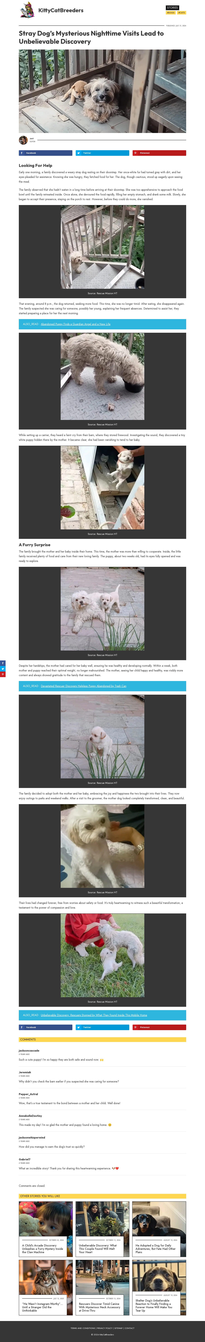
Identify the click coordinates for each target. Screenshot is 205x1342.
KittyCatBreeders (60, 10)
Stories (172, 8)
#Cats (182, 12)
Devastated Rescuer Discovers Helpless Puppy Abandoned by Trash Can (83, 732)
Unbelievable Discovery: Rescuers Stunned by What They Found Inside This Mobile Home (94, 1061)
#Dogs (170, 12)
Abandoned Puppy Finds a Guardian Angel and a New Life (75, 370)
